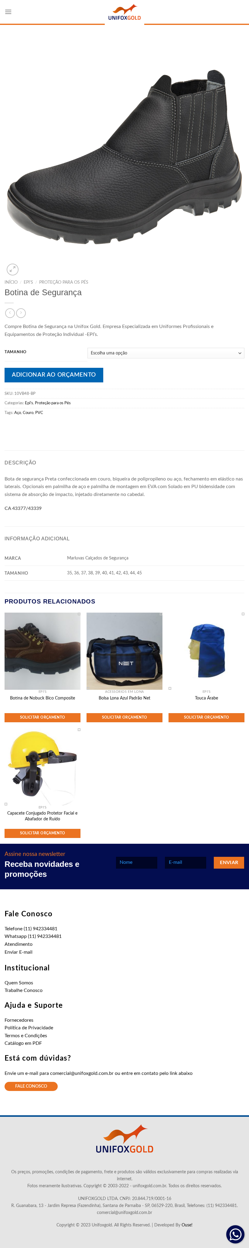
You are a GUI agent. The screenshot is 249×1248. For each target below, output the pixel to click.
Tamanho (16, 352)
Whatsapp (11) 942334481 (33, 936)
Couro (28, 413)
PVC (39, 413)
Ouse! (187, 1225)
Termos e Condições (26, 1035)
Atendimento (18, 944)
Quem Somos (19, 982)
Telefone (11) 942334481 (31, 928)
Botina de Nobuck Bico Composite (42, 698)
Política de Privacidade (29, 1027)
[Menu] (8, 11)
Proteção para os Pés (63, 282)
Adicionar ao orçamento (54, 375)
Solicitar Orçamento (42, 717)
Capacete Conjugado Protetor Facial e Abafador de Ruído (42, 816)
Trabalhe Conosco (24, 990)
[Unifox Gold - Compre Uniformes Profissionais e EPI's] (124, 12)
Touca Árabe (206, 698)
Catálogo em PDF (23, 1043)
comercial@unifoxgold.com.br (82, 1073)
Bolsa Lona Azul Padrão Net (124, 698)
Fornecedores (19, 1020)
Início (11, 282)
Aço (17, 413)
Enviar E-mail (18, 952)
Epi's (28, 282)
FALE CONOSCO (31, 1086)
